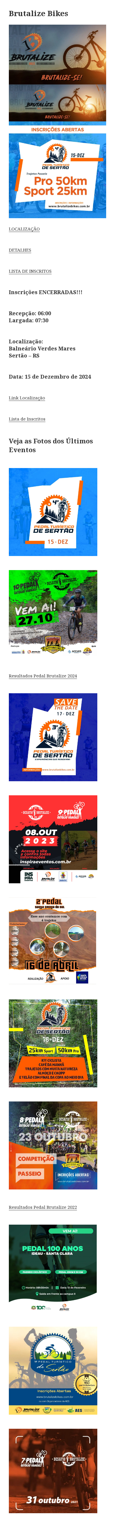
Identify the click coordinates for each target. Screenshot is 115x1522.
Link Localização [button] (27, 398)
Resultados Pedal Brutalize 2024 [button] (43, 676)
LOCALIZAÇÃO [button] (24, 229)
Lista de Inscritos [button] (27, 419)
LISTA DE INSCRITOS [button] (30, 271)
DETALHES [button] (20, 250)
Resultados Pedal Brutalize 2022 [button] (43, 1207)
